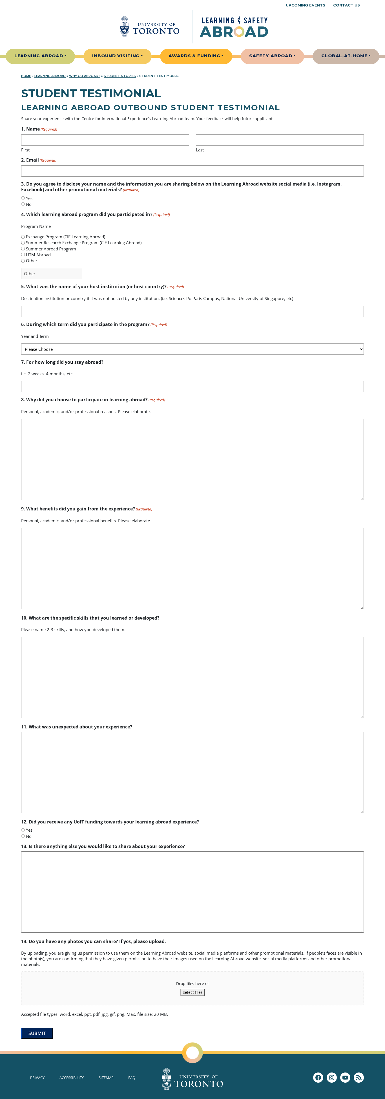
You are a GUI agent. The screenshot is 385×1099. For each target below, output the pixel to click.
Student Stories (120, 76)
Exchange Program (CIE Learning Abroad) (65, 236)
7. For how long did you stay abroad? (62, 362)
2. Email (38, 160)
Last (200, 150)
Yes (29, 198)
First (25, 150)
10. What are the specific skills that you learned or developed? (90, 618)
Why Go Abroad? (84, 76)
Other (31, 260)
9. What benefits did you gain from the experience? (86, 509)
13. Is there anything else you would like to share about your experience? (103, 846)
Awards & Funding (194, 55)
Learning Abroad (38, 55)
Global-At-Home (344, 55)
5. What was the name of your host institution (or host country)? (102, 287)
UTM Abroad (38, 254)
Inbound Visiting (116, 55)
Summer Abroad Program (51, 249)
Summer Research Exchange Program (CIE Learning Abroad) (83, 242)
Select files (193, 992)
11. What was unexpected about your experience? (76, 727)
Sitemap (106, 1077)
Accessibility (71, 1077)
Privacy (37, 1077)
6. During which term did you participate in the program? (94, 324)
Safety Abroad (270, 55)
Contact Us (346, 5)
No (29, 204)
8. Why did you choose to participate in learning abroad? (93, 400)
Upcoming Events (305, 5)
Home (26, 76)
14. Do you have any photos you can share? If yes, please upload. (93, 941)
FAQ (131, 1077)
